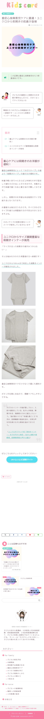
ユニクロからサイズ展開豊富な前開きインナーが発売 (23, 147)
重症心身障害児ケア (8, 13)
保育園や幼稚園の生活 (15, 665)
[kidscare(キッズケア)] (22, 7)
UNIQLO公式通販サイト (22, 459)
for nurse (9, 684)
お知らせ (8, 699)
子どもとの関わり (14, 676)
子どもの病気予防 (14, 660)
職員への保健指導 (14, 691)
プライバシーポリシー (17, 713)
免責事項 (30, 713)
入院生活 (10, 679)
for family (7, 476)
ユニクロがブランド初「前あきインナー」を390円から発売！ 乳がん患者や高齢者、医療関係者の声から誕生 (22, 435)
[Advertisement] (22, 506)
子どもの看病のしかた (15, 673)
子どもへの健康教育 (15, 688)
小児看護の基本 (13, 694)
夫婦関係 (10, 662)
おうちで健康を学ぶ (15, 670)
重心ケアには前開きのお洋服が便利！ (23, 140)
